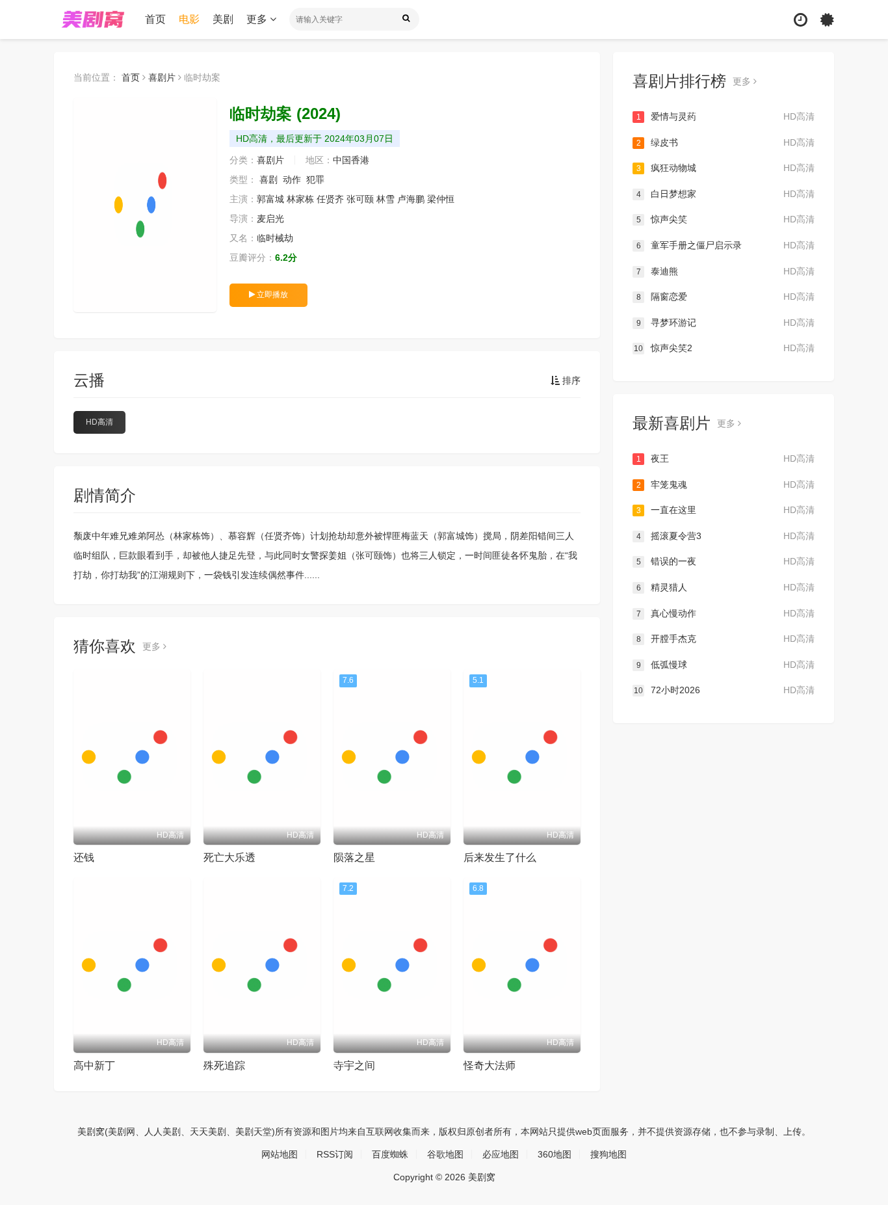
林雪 (385, 199)
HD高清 (99, 422)
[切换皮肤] (827, 20)
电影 (189, 19)
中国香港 (351, 160)
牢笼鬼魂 (725, 484)
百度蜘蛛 (390, 1154)
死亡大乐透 (229, 857)
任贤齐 (330, 199)
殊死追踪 (224, 1065)
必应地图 (500, 1154)
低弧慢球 (725, 664)
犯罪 (315, 179)
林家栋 (300, 199)
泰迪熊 (725, 271)
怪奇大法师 (490, 1065)
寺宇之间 (354, 1065)
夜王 (725, 458)
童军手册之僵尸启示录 (725, 245)
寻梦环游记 (725, 322)
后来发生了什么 (500, 857)
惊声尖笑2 (724, 348)
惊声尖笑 (725, 219)
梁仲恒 (440, 199)
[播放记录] (800, 20)
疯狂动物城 (725, 168)
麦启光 (270, 218)
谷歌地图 (445, 1154)
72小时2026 (724, 690)
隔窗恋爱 (725, 296)
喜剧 (268, 179)
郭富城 (270, 199)
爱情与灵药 (725, 116)
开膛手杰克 (725, 638)
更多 (258, 19)
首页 (155, 19)
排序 (570, 380)
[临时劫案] (144, 205)
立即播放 (271, 294)
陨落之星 (354, 857)
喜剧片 (162, 77)
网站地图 (279, 1154)
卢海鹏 (410, 199)
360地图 (554, 1154)
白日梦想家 (725, 194)
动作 (292, 179)
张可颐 (360, 199)
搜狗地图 (608, 1154)
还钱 (83, 857)
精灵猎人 (725, 587)
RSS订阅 (335, 1154)
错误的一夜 (725, 561)
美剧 (223, 19)
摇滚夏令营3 (725, 536)
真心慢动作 (725, 613)
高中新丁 (94, 1065)
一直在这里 (725, 510)
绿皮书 (725, 142)
